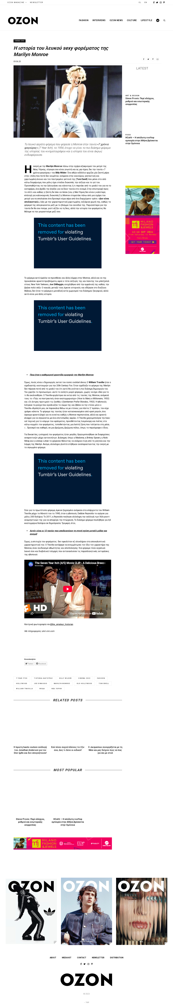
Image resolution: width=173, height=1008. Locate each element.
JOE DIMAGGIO (40, 683)
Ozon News (116, 20)
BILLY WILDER (65, 678)
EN (145, 2)
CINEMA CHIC (84, 678)
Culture (132, 20)
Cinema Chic (19, 41)
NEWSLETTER (36, 2)
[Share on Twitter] (148, 59)
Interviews (99, 20)
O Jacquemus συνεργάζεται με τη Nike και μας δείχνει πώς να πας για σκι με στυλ (105, 750)
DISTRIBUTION (116, 958)
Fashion (83, 20)
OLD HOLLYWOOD (84, 683)
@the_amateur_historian (61, 624)
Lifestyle (146, 20)
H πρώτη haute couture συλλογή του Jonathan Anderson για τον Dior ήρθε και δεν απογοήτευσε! (30, 750)
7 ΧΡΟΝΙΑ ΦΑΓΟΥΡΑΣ (43, 678)
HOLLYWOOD (21, 683)
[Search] (163, 20)
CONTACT (81, 958)
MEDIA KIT (66, 958)
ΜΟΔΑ (42, 689)
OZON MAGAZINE (15, 2)
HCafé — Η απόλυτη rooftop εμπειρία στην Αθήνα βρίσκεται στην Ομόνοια (68, 822)
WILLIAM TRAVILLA (24, 689)
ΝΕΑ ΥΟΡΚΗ (56, 689)
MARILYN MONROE (62, 683)
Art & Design (132, 96)
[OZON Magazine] (23, 20)
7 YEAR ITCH (21, 678)
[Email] (157, 59)
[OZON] (86, 986)
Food (128, 135)
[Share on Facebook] (144, 59)
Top (87, 1002)
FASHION (101, 678)
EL (140, 2)
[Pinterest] (153, 59)
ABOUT (53, 958)
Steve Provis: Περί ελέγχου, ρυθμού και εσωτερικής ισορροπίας (30, 822)
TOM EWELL (104, 683)
